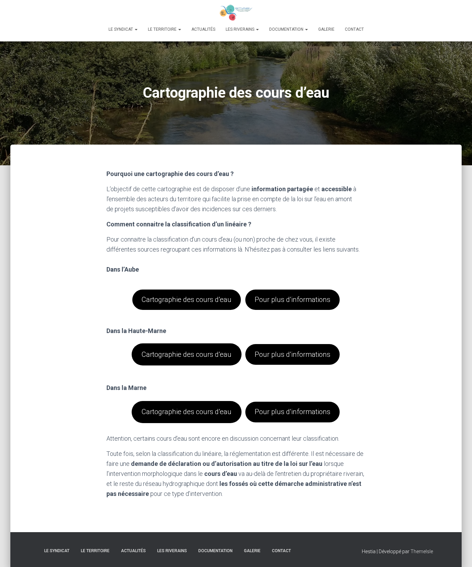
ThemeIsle (421, 551)
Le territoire (163, 29)
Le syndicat (121, 29)
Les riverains (240, 29)
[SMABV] (236, 12)
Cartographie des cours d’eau (187, 299)
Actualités (203, 29)
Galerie (326, 29)
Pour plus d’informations (292, 299)
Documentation (286, 29)
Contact (354, 29)
